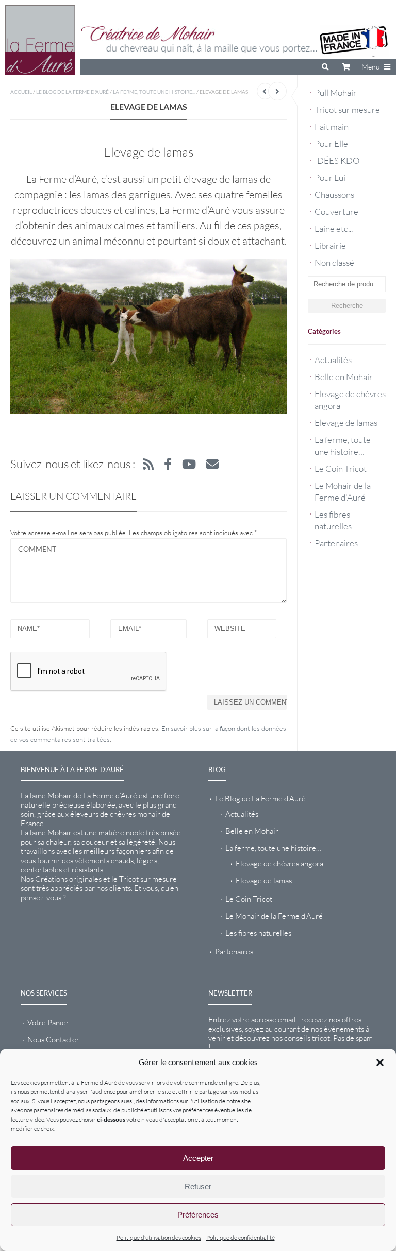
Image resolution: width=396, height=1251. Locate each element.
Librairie (330, 245)
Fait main (332, 126)
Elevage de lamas (346, 422)
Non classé (334, 262)
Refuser (198, 1186)
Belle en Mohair (344, 376)
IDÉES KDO (337, 160)
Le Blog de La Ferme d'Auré (72, 92)
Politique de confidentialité (240, 1237)
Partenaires (336, 543)
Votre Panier (48, 1022)
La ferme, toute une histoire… (273, 848)
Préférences (198, 1214)
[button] (380, 1062)
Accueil (21, 92)
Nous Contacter (53, 1039)
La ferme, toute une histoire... (154, 92)
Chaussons (334, 194)
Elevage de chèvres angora (279, 863)
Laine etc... (334, 228)
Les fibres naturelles (258, 933)
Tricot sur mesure (347, 109)
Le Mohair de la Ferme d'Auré (274, 916)
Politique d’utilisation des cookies (159, 1237)
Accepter (198, 1158)
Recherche (347, 306)
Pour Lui (330, 177)
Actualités (333, 359)
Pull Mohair (336, 92)
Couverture (336, 211)
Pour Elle (331, 143)
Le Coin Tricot (341, 468)
